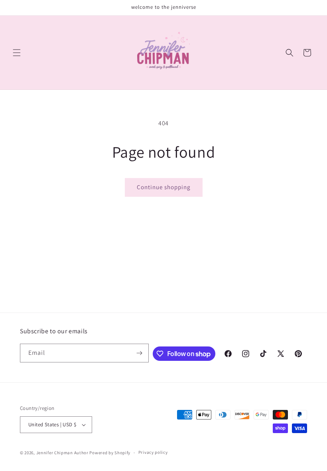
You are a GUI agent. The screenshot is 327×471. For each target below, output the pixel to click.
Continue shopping (164, 187)
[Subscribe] (139, 353)
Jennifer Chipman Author (62, 452)
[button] (17, 52)
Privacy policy (153, 452)
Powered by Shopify (109, 452)
